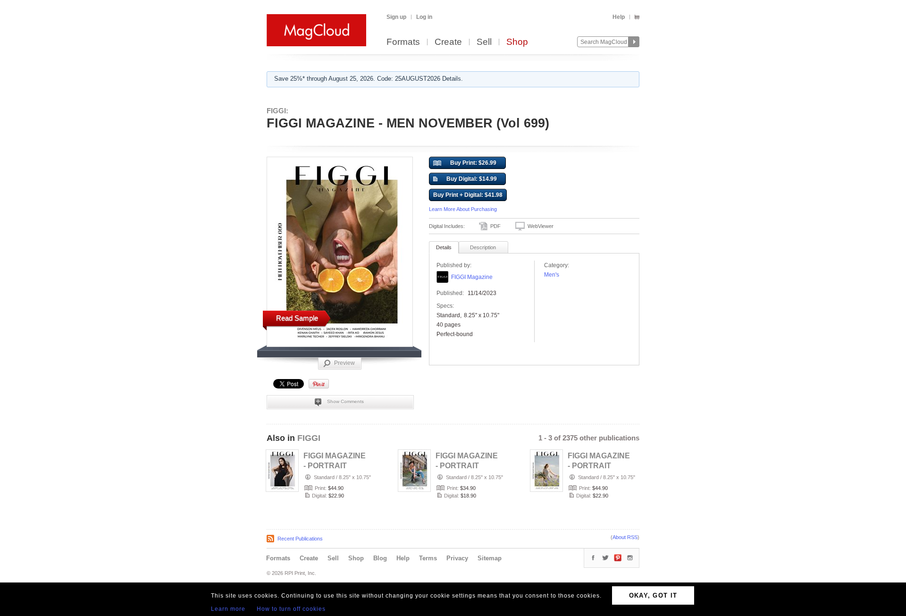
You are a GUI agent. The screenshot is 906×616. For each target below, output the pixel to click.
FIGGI (308, 438)
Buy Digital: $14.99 (471, 179)
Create (448, 42)
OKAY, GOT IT (653, 595)
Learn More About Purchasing (463, 209)
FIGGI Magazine (472, 277)
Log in (424, 17)
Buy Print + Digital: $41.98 (468, 195)
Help (618, 17)
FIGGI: (277, 111)
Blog (380, 558)
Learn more (228, 609)
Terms (428, 558)
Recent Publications (300, 538)
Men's (551, 274)
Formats (403, 42)
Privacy (457, 558)
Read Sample (297, 318)
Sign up (396, 17)
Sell (484, 42)
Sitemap (490, 558)
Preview (344, 363)
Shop (517, 42)
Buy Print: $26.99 (473, 163)
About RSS (625, 537)
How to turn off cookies (291, 609)
